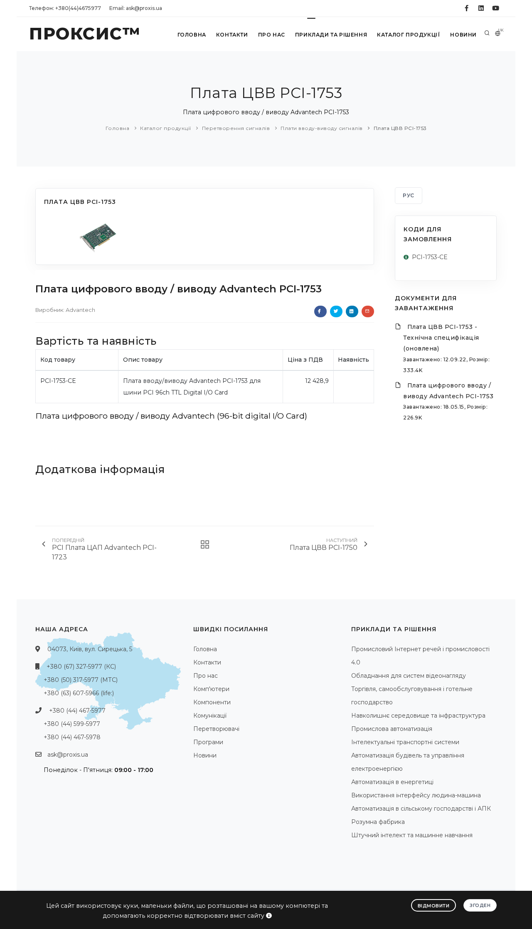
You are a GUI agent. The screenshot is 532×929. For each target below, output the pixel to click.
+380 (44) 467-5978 (72, 737)
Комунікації (210, 715)
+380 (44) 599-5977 (72, 724)
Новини (463, 35)
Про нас (271, 35)
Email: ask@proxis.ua (135, 8)
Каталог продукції (408, 35)
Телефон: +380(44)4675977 (65, 8)
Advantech (80, 309)
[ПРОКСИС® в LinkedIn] (481, 8)
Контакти (232, 35)
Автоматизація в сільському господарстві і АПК (421, 808)
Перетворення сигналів (236, 128)
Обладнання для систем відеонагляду (408, 675)
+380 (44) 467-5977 (77, 710)
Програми (208, 742)
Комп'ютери (211, 689)
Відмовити (434, 906)
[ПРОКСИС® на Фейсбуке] (466, 8)
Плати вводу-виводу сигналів (322, 128)
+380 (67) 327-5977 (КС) (81, 666)
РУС (408, 195)
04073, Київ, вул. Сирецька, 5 (89, 649)
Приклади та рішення (331, 35)
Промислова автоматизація (391, 729)
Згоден (480, 905)
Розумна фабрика (378, 822)
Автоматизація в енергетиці (392, 782)
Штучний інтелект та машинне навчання (412, 835)
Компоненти (212, 702)
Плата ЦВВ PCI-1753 (400, 128)
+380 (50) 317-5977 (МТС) (81, 680)
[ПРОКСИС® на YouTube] (495, 8)
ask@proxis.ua (67, 754)
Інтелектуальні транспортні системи (405, 742)
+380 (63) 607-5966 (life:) (79, 693)
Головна (191, 35)
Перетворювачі (216, 729)
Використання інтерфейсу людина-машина (416, 795)
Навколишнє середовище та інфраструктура (418, 715)
